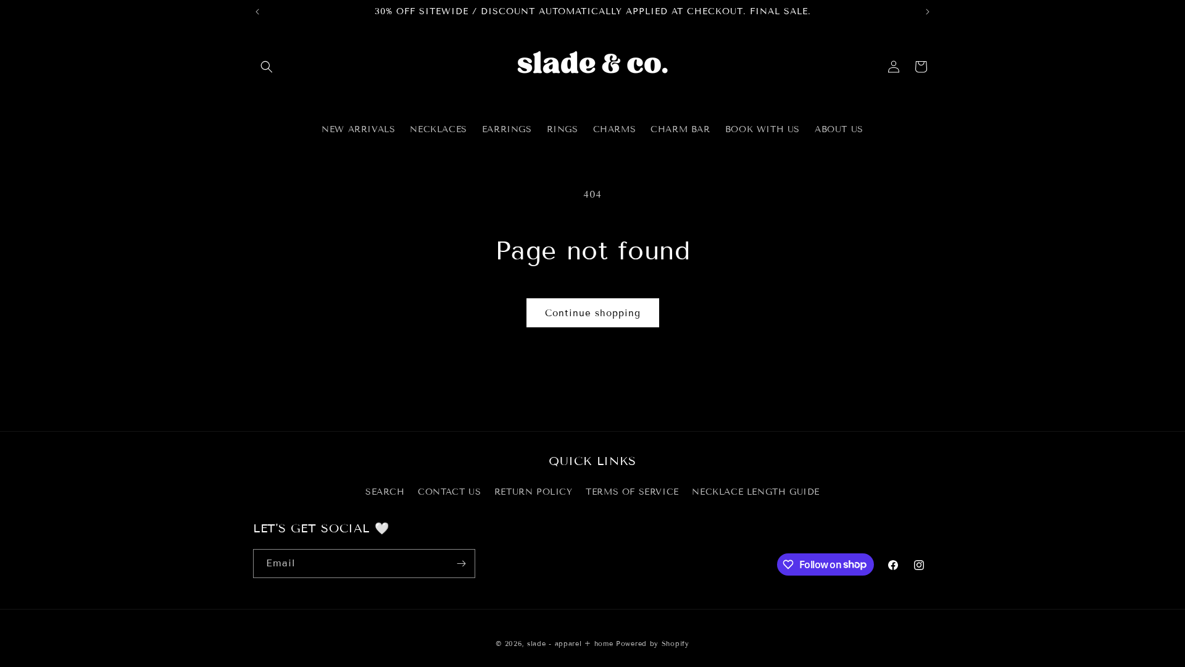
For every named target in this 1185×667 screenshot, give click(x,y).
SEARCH (385, 492)
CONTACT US (449, 492)
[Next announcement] (927, 11)
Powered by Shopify (652, 643)
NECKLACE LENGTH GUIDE (756, 492)
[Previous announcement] (257, 11)
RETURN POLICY (533, 492)
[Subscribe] (461, 563)
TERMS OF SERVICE (632, 492)
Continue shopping (593, 313)
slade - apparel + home (570, 643)
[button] (266, 66)
